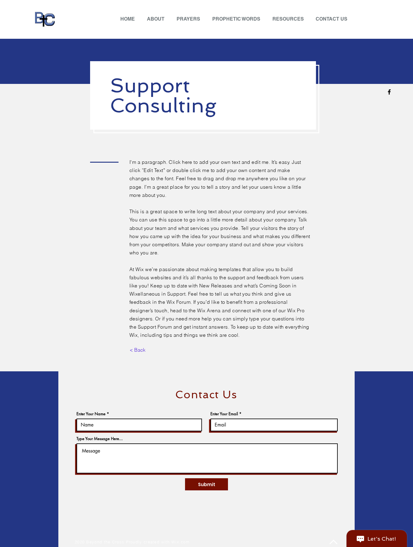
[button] (289, 18)
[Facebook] (389, 91)
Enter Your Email (224, 414)
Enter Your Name (91, 414)
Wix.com (180, 541)
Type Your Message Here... (99, 439)
